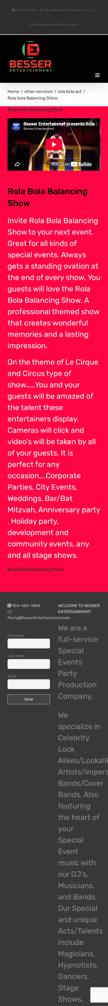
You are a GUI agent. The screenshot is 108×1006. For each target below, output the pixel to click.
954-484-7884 (25, 10)
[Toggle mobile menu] (97, 75)
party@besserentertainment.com (54, 24)
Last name (16, 656)
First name (16, 636)
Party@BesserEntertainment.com (67, 10)
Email (12, 676)
